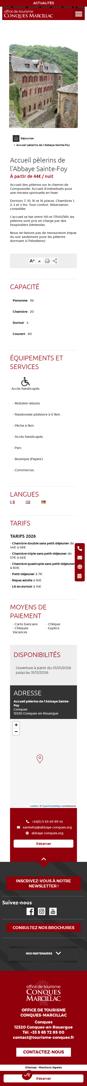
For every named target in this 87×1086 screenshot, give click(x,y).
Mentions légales (50, 1067)
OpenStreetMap (51, 806)
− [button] (16, 731)
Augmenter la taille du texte (32, 261)
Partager (55, 261)
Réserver (43, 843)
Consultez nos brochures (43, 927)
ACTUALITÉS (43, 3)
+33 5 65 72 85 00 (47, 1032)
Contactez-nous (43, 1052)
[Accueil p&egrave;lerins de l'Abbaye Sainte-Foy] (40, 759)
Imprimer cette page (47, 261)
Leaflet (34, 806)
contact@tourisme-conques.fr (43, 1037)
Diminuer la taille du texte (39, 261)
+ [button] (16, 725)
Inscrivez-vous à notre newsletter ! (43, 883)
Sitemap (31, 1067)
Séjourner (27, 138)
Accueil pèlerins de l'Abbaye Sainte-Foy (43, 145)
